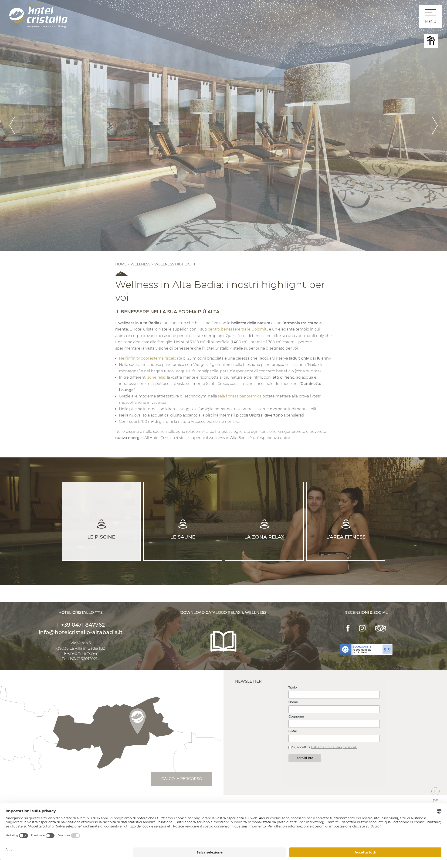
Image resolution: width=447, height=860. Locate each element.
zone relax (156, 377)
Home (121, 264)
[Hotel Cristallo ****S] (38, 15)
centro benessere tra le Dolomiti (237, 329)
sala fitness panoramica (239, 396)
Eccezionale (361, 646)
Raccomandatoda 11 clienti (361, 651)
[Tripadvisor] (380, 628)
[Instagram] (362, 628)
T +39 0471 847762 (80, 625)
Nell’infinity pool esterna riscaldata (150, 358)
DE (435, 800)
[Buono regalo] (431, 41)
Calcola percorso (181, 779)
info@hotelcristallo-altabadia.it (81, 632)
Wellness (140, 264)
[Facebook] (348, 628)
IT (435, 791)
